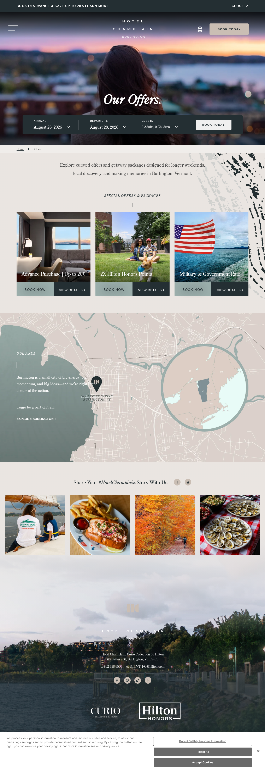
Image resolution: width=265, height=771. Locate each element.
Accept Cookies (202, 762)
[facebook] (117, 680)
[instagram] (127, 680)
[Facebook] (177, 482)
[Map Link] (200, 29)
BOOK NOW (35, 290)
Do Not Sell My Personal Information (202, 741)
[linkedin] (148, 680)
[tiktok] (137, 680)
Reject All (203, 751)
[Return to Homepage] (133, 29)
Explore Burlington (35, 418)
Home (20, 149)
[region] (132, 751)
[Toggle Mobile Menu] (13, 28)
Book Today (229, 29)
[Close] (258, 751)
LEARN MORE (97, 6)
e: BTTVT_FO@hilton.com (145, 666)
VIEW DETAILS (71, 290)
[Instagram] (188, 482)
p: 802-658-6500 (111, 666)
